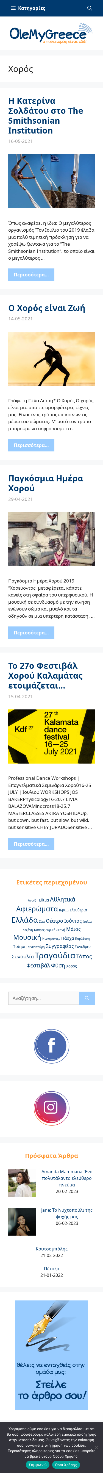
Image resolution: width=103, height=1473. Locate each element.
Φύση (58, 965)
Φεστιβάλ (38, 965)
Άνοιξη (33, 900)
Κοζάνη (28, 930)
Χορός (71, 966)
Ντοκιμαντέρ (51, 939)
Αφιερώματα (37, 909)
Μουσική (27, 937)
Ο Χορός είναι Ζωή (46, 308)
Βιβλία (64, 910)
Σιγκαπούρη (36, 947)
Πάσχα (67, 938)
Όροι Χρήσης (66, 1465)
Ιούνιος (73, 920)
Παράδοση (82, 939)
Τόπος (84, 956)
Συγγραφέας (60, 946)
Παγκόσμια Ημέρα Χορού (45, 483)
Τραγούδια (55, 955)
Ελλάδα (25, 920)
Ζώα (42, 921)
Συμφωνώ (38, 1465)
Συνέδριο (83, 946)
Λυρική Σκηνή (55, 930)
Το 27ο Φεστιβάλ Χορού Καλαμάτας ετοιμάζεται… (45, 675)
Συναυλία (23, 956)
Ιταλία (87, 921)
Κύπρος (39, 930)
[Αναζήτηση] (87, 998)
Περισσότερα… (31, 274)
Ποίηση (19, 946)
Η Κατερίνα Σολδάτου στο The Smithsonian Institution (45, 115)
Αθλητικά (62, 899)
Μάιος (73, 929)
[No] (96, 1447)
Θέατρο (54, 920)
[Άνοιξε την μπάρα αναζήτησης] (90, 8)
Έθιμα (44, 900)
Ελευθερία (78, 910)
